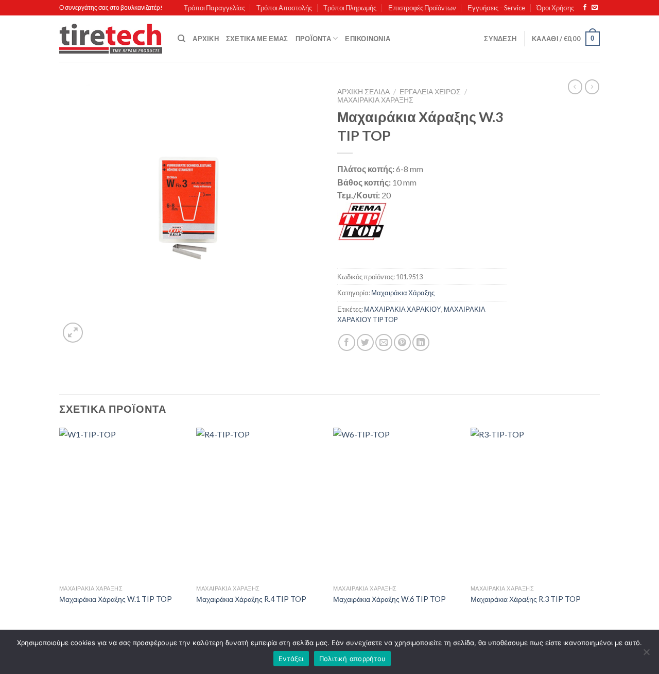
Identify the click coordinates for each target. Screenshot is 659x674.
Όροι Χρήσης (555, 8)
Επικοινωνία (367, 39)
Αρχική (206, 39)
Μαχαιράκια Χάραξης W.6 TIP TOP (389, 599)
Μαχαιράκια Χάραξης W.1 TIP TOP (115, 599)
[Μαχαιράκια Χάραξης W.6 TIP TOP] (396, 504)
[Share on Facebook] (346, 342)
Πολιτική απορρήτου (352, 658)
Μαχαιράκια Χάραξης (375, 100)
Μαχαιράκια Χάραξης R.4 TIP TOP (251, 599)
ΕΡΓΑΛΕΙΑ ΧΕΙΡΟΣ (430, 92)
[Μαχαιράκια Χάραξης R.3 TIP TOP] (534, 504)
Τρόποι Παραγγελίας (214, 8)
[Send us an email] (595, 7)
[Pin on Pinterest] (402, 342)
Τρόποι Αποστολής (284, 8)
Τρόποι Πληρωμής (349, 8)
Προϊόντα (313, 39)
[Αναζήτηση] (181, 38)
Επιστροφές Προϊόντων (422, 8)
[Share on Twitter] (365, 342)
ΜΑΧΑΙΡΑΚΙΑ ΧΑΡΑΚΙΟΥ (402, 309)
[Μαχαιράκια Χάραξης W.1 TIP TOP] (122, 504)
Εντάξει (291, 658)
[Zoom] (73, 333)
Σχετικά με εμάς (257, 39)
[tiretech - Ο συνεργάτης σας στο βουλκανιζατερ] (110, 39)
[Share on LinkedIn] (420, 342)
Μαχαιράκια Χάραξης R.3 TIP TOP (526, 599)
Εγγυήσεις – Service (496, 8)
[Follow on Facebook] (585, 7)
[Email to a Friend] (383, 342)
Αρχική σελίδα (363, 92)
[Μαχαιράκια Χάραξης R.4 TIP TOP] (259, 504)
